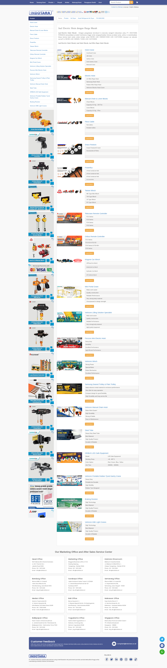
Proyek (60, 2)
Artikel (67, 2)
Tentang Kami (41, 2)
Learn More (89, 69)
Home (32, 2)
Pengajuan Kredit (90, 2)
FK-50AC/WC (100, 18)
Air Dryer (73, 18)
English (131, 7)
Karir (100, 2)
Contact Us (114, 7)
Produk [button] (51, 2)
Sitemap (120, 7)
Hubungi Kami (76, 2)
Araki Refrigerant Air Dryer (86, 18)
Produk (66, 18)
